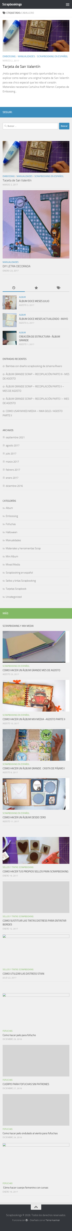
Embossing (9, 56)
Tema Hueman (53, 1220)
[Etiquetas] (58, 288)
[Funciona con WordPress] (27, 1220)
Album (22, 297)
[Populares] (36, 288)
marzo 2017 (12, 461)
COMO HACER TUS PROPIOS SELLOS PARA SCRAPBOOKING (35, 871)
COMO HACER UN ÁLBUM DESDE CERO (24, 817)
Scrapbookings (12, 4)
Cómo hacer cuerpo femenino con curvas (25, 1187)
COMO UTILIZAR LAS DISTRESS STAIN (23, 973)
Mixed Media (13, 564)
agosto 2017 (12, 445)
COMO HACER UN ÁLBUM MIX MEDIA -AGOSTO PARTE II (34, 719)
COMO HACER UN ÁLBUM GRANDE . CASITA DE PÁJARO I (34, 768)
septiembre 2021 (15, 437)
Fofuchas (11, 524)
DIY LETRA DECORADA (16, 266)
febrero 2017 (13, 469)
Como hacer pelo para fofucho (19, 1035)
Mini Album (12, 556)
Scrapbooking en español (52, 56)
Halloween (11, 532)
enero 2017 (12, 477)
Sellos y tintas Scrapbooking (21, 580)
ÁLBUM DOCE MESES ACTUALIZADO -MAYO (43, 318)
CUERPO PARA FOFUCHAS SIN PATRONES (26, 1084)
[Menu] (67, 4)
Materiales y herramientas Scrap (23, 548)
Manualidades (26, 56)
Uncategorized (14, 596)
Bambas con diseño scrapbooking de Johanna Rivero (34, 366)
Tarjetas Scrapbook (16, 588)
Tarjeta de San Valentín (21, 66)
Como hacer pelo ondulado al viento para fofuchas (30, 1133)
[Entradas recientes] (14, 288)
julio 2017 (11, 453)
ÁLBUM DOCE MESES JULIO (34, 301)
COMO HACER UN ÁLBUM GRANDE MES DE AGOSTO (31, 670)
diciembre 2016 (14, 485)
